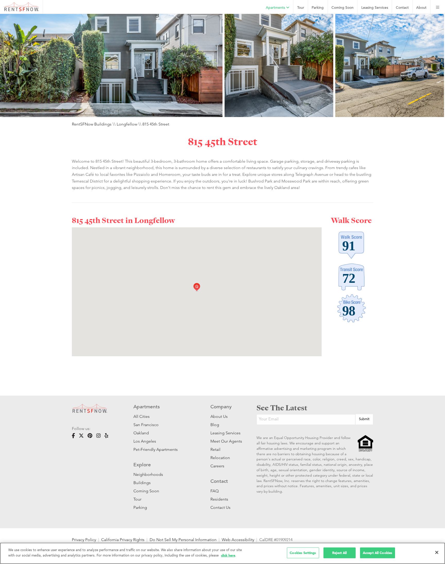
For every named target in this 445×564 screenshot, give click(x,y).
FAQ (214, 490)
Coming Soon (342, 8)
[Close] (436, 552)
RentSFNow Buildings (92, 124)
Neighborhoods (148, 474)
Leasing (374, 8)
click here (228, 555)
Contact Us (220, 507)
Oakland (141, 432)
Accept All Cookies (377, 553)
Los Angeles (144, 441)
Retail (215, 449)
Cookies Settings (303, 553)
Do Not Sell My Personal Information (183, 539)
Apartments (276, 8)
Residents (219, 499)
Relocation (220, 457)
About (421, 8)
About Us (219, 416)
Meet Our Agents (225, 441)
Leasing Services (225, 432)
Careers (217, 465)
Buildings (142, 482)
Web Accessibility (238, 539)
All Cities (141, 416)
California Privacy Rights (122, 539)
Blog (214, 424)
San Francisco (146, 424)
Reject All (339, 553)
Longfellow (127, 124)
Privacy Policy (84, 539)
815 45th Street (155, 124)
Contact (402, 8)
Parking (318, 8)
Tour (300, 8)
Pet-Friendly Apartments (155, 449)
